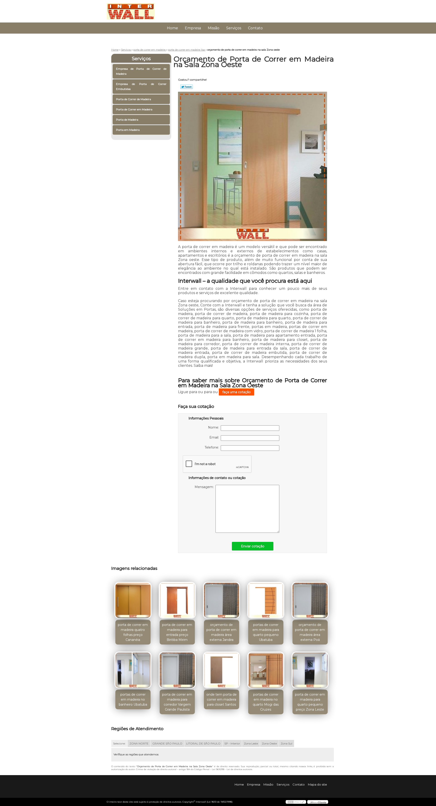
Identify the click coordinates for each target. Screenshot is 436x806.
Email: (215, 437)
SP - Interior (232, 743)
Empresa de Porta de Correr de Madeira (141, 71)
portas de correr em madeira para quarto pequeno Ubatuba (266, 632)
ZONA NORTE (139, 743)
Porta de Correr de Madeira (133, 99)
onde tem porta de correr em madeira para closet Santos (221, 699)
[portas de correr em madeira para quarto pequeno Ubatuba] (266, 600)
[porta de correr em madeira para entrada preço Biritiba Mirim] (177, 600)
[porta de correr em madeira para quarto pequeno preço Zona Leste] (310, 670)
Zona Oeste (269, 743)
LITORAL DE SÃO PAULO (203, 743)
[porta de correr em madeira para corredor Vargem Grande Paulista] (177, 670)
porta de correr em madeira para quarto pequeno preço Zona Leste (310, 702)
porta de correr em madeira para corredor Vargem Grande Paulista (177, 702)
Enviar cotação (252, 546)
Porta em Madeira (128, 129)
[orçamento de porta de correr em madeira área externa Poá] (310, 600)
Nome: (214, 427)
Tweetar (186, 86)
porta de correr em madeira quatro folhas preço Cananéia (133, 632)
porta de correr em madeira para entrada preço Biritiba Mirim (177, 632)
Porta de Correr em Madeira (134, 109)
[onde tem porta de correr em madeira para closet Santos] (221, 670)
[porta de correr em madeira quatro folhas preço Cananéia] (133, 600)
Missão (213, 28)
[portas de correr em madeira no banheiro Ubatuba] (133, 670)
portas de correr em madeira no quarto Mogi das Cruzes (266, 702)
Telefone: (213, 447)
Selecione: (119, 743)
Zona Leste (251, 743)
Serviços (233, 28)
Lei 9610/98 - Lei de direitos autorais (232, 769)
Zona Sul (286, 743)
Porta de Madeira (127, 119)
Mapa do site (317, 784)
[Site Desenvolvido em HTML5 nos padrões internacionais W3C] (296, 802)
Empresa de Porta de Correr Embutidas (141, 86)
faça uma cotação (236, 392)
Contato (255, 28)
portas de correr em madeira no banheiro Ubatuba (133, 699)
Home (172, 28)
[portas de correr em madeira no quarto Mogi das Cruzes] (266, 670)
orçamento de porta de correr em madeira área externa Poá (310, 632)
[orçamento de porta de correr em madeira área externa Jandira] (221, 600)
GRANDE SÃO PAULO (167, 743)
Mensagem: (205, 487)
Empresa (193, 28)
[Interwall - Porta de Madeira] (133, 9)
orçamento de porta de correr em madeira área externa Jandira (221, 632)
